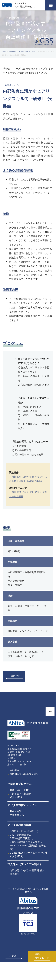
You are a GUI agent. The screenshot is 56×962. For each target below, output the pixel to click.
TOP (50, 711)
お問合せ (14, 956)
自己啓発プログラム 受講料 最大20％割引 (27, 872)
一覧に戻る (14, 676)
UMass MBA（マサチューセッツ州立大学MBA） (28, 854)
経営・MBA (16, 797)
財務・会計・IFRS (20, 790)
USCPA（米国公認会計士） (25, 831)
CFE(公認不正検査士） (22, 838)
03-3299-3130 (14, 754)
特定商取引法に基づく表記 (24, 773)
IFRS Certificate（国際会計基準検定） (28, 847)
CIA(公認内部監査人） (22, 834)
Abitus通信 (15, 811)
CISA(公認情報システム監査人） (27, 842)
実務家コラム (17, 815)
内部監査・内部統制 (20, 793)
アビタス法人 (20, 3)
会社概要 (14, 770)
